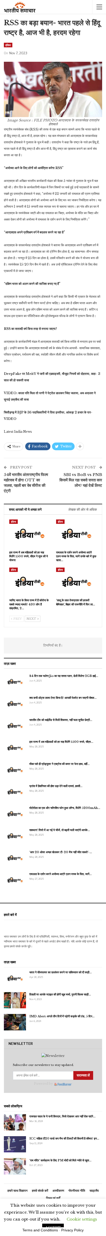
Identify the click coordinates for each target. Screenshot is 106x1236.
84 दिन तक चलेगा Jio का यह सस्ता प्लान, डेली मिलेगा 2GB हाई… (63, 676)
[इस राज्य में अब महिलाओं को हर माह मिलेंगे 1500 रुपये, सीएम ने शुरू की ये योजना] (29, 533)
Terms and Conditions (40, 1230)
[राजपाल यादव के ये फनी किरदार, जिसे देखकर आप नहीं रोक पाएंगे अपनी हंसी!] (15, 1122)
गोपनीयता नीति (76, 1191)
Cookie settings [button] (82, 1219)
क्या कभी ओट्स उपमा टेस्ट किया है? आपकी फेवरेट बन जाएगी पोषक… (62, 698)
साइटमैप (94, 1191)
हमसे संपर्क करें (40, 1191)
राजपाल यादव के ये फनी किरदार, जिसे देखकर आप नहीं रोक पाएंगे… (62, 1116)
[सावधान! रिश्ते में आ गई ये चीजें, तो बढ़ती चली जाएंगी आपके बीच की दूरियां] (15, 836)
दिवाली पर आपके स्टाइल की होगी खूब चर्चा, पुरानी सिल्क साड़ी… (60, 994)
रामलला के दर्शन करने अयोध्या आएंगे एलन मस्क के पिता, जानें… (60, 874)
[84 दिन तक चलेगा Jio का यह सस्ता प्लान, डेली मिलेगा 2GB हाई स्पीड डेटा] (15, 682)
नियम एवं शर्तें (53, 1198)
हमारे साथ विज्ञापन (17, 1191)
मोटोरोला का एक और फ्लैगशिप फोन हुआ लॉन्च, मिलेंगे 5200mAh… (64, 808)
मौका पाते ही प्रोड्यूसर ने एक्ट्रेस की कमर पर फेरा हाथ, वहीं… (59, 764)
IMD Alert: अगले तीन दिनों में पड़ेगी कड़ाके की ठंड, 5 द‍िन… (61, 1016)
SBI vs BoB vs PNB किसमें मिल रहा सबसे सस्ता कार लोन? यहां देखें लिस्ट (80, 480)
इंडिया (8, 45)
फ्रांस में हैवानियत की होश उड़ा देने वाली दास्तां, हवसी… (55, 786)
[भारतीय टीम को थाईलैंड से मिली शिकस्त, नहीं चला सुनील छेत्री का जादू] (15, 726)
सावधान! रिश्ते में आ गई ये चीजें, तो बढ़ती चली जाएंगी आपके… (59, 830)
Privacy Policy (72, 1230)
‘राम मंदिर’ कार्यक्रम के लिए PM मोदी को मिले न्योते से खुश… (60, 1160)
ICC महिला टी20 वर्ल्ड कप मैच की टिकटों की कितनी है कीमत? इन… (64, 1138)
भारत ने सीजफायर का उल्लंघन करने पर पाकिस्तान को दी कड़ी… (60, 972)
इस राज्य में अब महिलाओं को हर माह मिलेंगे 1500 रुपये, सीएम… (61, 742)
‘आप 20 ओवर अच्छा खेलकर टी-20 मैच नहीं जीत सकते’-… (60, 852)
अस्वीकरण (58, 1191)
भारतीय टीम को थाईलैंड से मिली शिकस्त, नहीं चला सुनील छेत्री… (60, 720)
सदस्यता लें (83, 1075)
